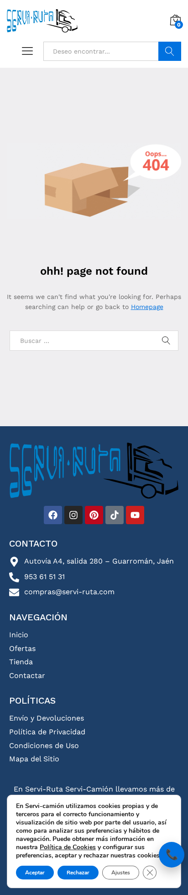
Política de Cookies (68, 847)
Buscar (169, 51)
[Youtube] (135, 515)
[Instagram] (73, 515)
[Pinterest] (94, 515)
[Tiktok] (114, 515)
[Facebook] (53, 515)
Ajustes (120, 872)
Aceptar (35, 872)
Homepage (147, 306)
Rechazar (78, 872)
